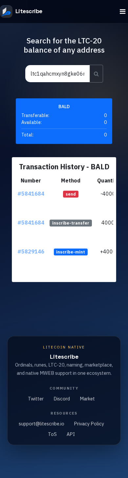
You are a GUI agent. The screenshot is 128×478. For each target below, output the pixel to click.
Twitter (36, 398)
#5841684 (30, 193)
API (71, 434)
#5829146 (30, 251)
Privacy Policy (89, 423)
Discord (61, 398)
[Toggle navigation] (122, 11)
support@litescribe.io (41, 423)
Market (87, 398)
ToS (52, 434)
